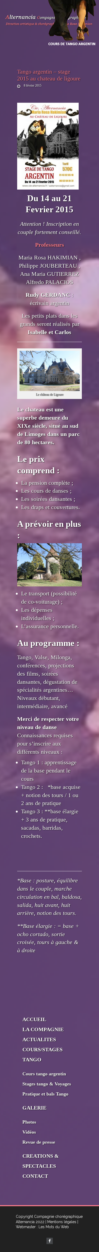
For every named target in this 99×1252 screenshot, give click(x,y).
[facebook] (49, 1241)
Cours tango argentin (44, 1073)
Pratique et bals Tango (45, 1094)
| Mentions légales (60, 1222)
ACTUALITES (39, 1039)
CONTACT (35, 1176)
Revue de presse (38, 1142)
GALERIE (34, 1108)
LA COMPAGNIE (43, 1029)
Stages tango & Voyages (46, 1084)
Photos (29, 1122)
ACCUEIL (34, 1019)
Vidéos (29, 1132)
